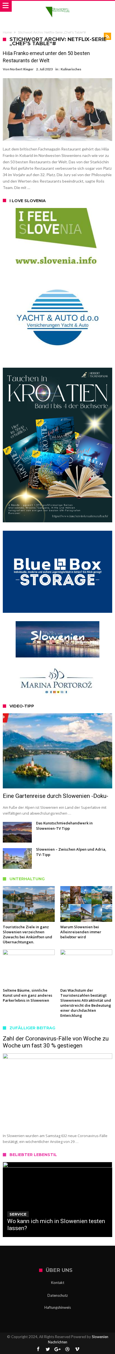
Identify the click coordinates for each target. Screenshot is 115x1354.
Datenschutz (57, 1295)
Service (18, 1214)
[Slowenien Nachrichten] (57, 6)
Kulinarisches (71, 69)
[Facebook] (37, 1349)
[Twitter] (47, 1349)
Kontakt (57, 1282)
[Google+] (57, 1349)
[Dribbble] (67, 1349)
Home (7, 32)
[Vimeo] (77, 1349)
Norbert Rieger (21, 69)
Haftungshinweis (57, 1307)
